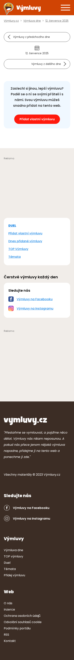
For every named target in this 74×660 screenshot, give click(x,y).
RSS (6, 634)
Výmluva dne (13, 550)
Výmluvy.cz (52, 474)
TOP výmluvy (13, 556)
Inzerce (9, 609)
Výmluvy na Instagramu (35, 308)
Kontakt (10, 641)
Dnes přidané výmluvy (25, 241)
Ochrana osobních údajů (22, 616)
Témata (14, 257)
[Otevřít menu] (65, 7)
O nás (8, 603)
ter (24, 474)
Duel (7, 562)
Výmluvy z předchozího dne (31, 37)
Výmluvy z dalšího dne (46, 64)
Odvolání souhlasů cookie (23, 622)
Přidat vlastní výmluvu (37, 119)
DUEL (12, 225)
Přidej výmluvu (14, 575)
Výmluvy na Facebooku (35, 299)
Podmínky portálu (17, 628)
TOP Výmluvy (18, 249)
